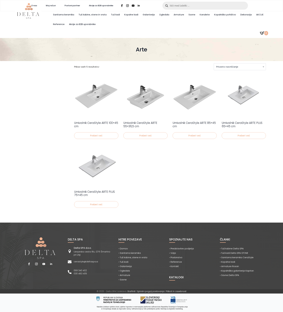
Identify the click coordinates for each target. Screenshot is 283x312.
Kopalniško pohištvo (225, 14)
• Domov (123, 248)
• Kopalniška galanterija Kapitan (237, 270)
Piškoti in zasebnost (176, 291)
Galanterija (149, 14)
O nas (34, 5)
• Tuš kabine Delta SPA (232, 248)
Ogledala (164, 14)
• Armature (124, 275)
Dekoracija (246, 14)
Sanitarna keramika (63, 14)
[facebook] (122, 5)
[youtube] (133, 5)
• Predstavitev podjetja (181, 248)
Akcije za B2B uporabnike (101, 5)
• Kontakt (174, 266)
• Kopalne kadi (227, 261)
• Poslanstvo (175, 257)
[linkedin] (139, 5)
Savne (192, 14)
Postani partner (72, 5)
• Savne (123, 279)
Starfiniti (131, 291)
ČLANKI (225, 239)
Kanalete (205, 14)
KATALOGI (176, 277)
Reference (59, 24)
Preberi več (96, 135)
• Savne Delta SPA (229, 275)
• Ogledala (124, 270)
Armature (179, 14)
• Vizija (172, 253)
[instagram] (127, 5)
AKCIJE (259, 14)
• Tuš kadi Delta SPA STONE (234, 253)
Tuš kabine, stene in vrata (93, 14)
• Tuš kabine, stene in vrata (133, 257)
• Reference (175, 261)
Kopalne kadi (131, 14)
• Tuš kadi (123, 261)
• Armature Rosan (229, 266)
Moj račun (51, 5)
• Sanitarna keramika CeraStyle (237, 257)
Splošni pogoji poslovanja (150, 291)
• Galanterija (125, 266)
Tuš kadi (115, 14)
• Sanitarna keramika (130, 253)
